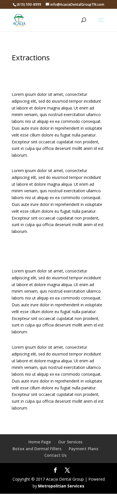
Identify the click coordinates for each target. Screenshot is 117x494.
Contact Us (55, 455)
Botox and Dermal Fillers (36, 448)
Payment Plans (83, 448)
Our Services (70, 442)
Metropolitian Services (61, 486)
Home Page (39, 442)
